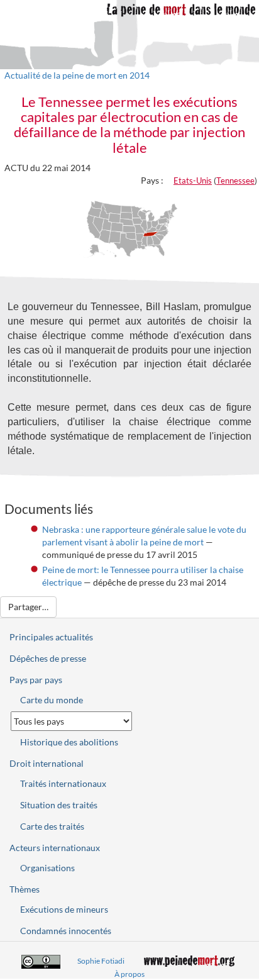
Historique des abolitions (69, 742)
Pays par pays (35, 679)
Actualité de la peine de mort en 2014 (77, 75)
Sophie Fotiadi (100, 961)
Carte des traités (52, 826)
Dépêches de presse (47, 658)
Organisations (47, 867)
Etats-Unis (193, 180)
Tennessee (235, 180)
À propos (129, 974)
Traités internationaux (63, 783)
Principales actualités (51, 637)
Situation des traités (58, 804)
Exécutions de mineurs (64, 909)
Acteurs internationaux (54, 847)
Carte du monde (51, 699)
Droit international (46, 763)
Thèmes (24, 889)
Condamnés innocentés (65, 930)
